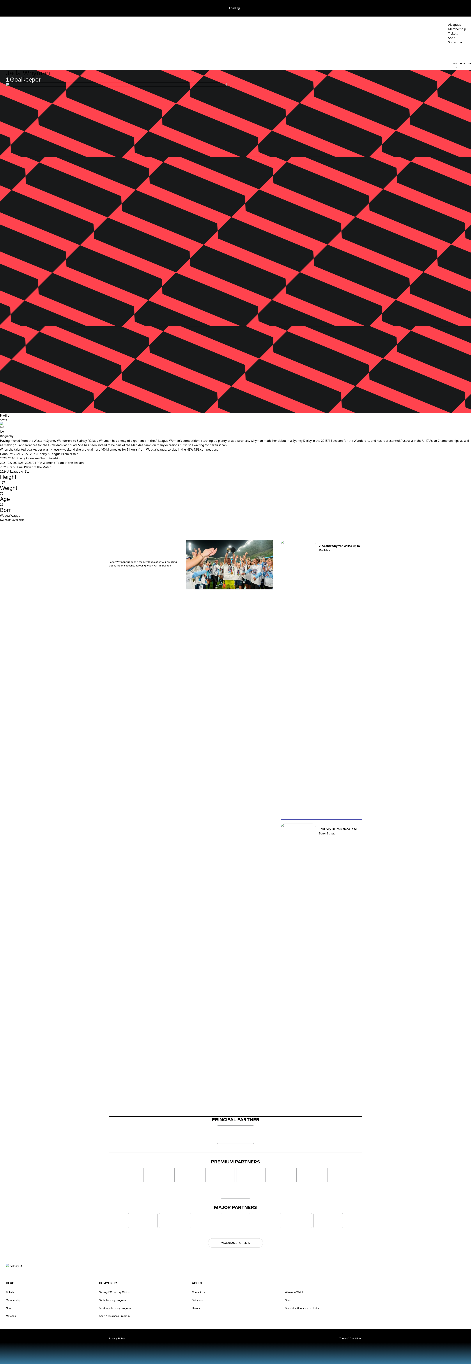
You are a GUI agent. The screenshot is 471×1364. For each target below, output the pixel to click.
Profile (4, 415)
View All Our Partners (235, 1243)
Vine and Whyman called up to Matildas (339, 548)
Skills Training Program (112, 1300)
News (337, 52)
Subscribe (197, 1300)
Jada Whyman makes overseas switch (136, 550)
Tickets (10, 1292)
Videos (350, 52)
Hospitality (386, 52)
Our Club (432, 52)
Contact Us (198, 1292)
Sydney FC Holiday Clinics (114, 1292)
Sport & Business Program (114, 1315)
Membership (13, 1300)
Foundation (456, 52)
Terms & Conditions (350, 1338)
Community (408, 52)
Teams (364, 52)
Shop (288, 1300)
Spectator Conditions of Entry (302, 1308)
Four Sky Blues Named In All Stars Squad (338, 831)
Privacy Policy (117, 1338)
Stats (3, 420)
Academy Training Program (115, 1308)
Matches (11, 1315)
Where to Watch (294, 1292)
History (196, 1308)
